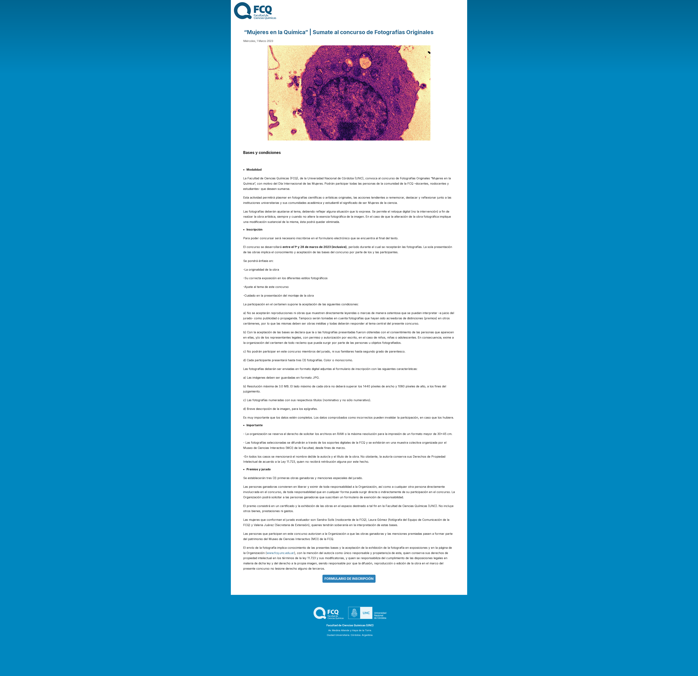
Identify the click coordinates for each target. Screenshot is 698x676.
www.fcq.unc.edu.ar (280, 553)
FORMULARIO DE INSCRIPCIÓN (349, 579)
